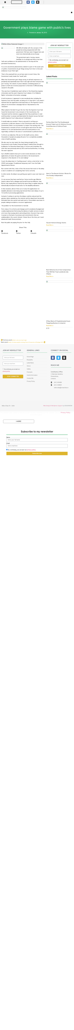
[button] (71, 12)
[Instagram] (37, 2)
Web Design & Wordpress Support (52, 405)
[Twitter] (32, 2)
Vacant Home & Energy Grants (56, 223)
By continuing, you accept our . (22, 450)
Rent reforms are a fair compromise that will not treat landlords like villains (58, 272)
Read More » (50, 128)
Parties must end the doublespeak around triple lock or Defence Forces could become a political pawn (58, 124)
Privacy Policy (65, 412)
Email (8, 443)
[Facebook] (28, 2)
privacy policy (52, 62)
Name (8, 437)
